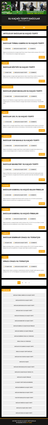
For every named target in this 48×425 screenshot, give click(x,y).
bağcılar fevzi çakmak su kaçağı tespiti (24, 346)
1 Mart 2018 (8, 218)
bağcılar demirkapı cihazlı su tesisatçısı (21, 237)
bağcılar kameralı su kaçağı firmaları (20, 213)
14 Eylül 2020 (8, 121)
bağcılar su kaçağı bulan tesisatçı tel (24, 372)
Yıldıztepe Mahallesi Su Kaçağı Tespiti (24, 397)
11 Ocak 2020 (8, 195)
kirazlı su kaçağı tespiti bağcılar (24, 351)
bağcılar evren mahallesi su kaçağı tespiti (24, 367)
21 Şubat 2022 (8, 96)
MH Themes (29, 422)
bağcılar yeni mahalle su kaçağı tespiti (21, 140)
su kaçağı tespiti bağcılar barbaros (24, 382)
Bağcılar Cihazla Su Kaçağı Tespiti (24, 413)
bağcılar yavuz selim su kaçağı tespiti (24, 356)
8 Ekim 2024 (8, 48)
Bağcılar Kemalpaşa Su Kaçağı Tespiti (24, 392)
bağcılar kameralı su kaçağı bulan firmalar (23, 189)
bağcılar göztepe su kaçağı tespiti (19, 67)
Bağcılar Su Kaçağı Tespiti (20, 48)
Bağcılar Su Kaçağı (24, 361)
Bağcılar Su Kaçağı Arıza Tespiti (24, 408)
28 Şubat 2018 (8, 242)
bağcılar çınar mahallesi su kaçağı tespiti (22, 91)
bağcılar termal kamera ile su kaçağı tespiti (23, 43)
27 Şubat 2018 (8, 266)
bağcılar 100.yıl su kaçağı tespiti (18, 116)
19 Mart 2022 (8, 72)
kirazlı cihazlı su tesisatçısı (16, 261)
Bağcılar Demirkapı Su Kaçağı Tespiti (24, 387)
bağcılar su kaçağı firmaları (24, 377)
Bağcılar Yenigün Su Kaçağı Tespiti (24, 402)
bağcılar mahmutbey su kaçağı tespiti (20, 164)
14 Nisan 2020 (8, 145)
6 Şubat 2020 (8, 169)
